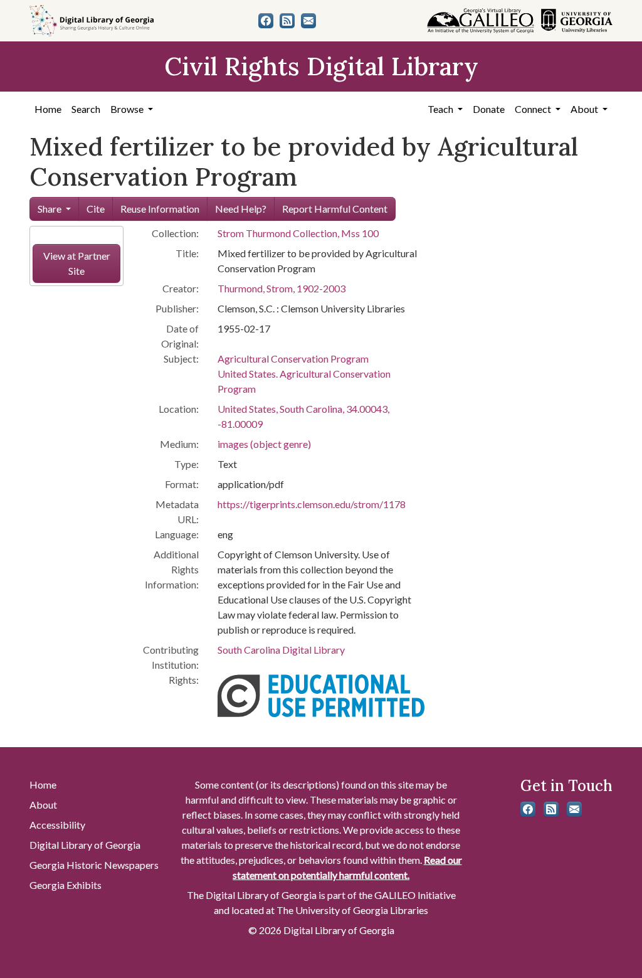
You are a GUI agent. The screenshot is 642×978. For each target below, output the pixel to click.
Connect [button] (534, 109)
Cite (96, 209)
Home (47, 109)
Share (49, 209)
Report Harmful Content (334, 209)
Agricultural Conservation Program (293, 358)
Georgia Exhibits (65, 885)
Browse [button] (127, 109)
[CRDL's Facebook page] (265, 20)
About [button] (585, 109)
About (43, 805)
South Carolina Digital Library (281, 650)
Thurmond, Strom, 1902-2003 (281, 288)
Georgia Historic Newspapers (94, 865)
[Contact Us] (308, 20)
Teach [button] (441, 109)
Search (85, 109)
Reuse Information (159, 209)
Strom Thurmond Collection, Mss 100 (298, 233)
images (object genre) (264, 444)
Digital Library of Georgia (84, 845)
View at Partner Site (76, 263)
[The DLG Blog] (287, 20)
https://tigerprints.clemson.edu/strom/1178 (312, 504)
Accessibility (57, 825)
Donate (489, 109)
